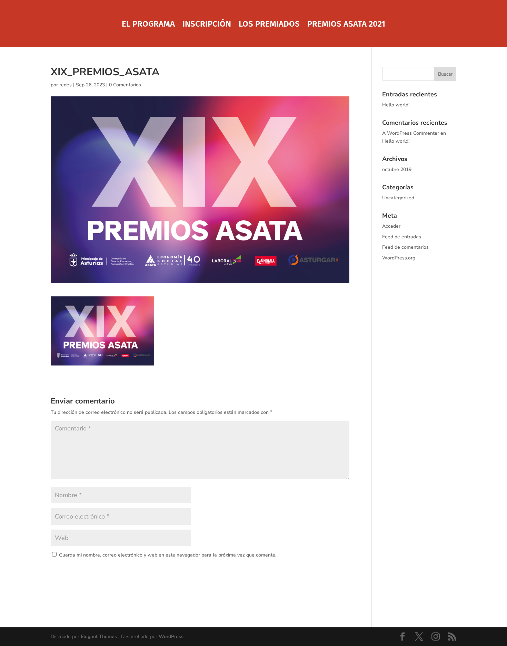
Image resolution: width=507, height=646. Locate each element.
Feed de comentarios (405, 247)
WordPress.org (398, 258)
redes (65, 85)
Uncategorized (398, 197)
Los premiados (269, 25)
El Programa (148, 25)
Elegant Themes (99, 636)
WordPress (171, 636)
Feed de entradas (401, 237)
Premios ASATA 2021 (346, 25)
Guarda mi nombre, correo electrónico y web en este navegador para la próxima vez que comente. (167, 555)
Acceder (391, 226)
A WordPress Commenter (410, 133)
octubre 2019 (396, 169)
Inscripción (206, 25)
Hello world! (395, 105)
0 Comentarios (125, 85)
